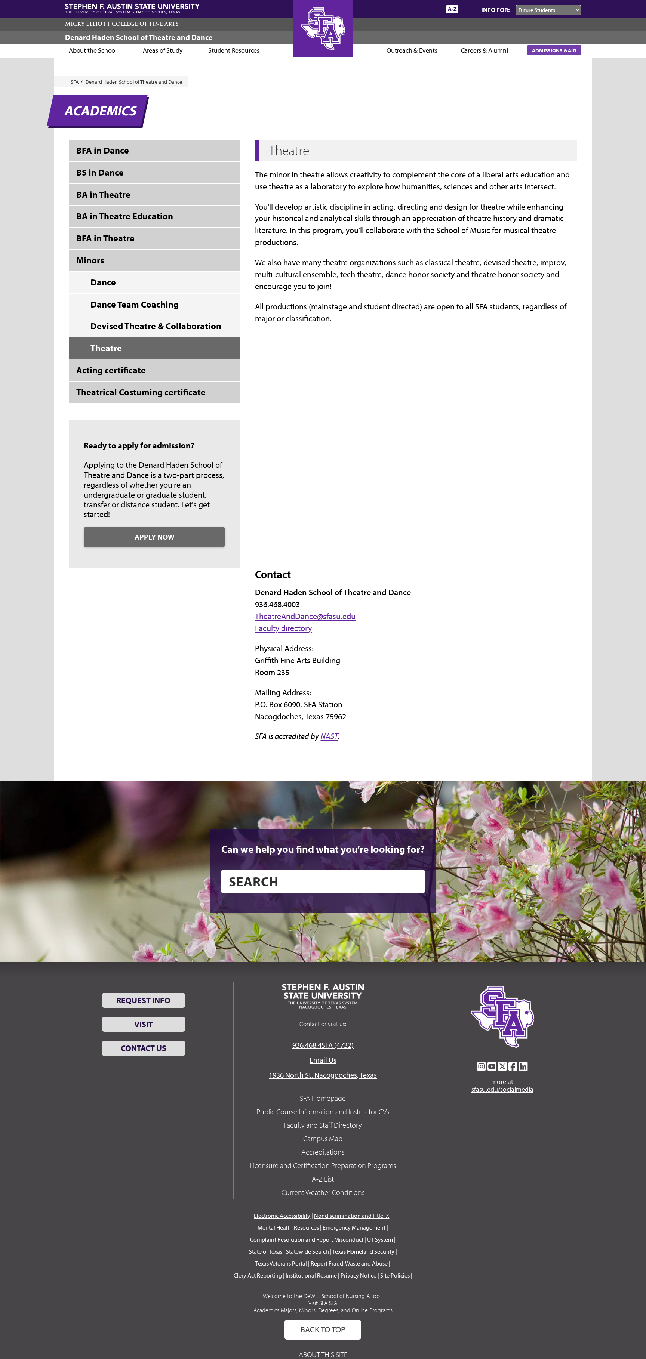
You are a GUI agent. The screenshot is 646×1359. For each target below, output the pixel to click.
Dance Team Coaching (134, 304)
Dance (103, 282)
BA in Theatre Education (124, 216)
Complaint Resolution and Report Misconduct (306, 1239)
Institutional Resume (311, 1275)
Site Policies (395, 1275)
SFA (75, 81)
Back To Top (323, 1329)
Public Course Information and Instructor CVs (322, 1111)
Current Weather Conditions (323, 1192)
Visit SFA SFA (322, 1303)
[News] (397, 9)
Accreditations (322, 1151)
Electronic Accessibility (282, 1215)
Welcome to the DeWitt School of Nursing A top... (323, 1296)
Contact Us (143, 1048)
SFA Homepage (323, 1098)
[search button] (413, 881)
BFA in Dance (102, 150)
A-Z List (323, 1178)
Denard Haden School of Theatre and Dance (139, 37)
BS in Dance (100, 172)
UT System (380, 1239)
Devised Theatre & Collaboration (155, 325)
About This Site (323, 1354)
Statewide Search (307, 1251)
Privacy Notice (358, 1275)
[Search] (468, 9)
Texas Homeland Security (363, 1251)
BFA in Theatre (105, 238)
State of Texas (265, 1251)
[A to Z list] (452, 9)
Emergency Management (354, 1227)
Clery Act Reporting (258, 1275)
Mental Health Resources (288, 1227)
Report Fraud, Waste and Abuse (349, 1263)
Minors (90, 260)
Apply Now (155, 536)
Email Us (323, 1060)
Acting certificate (111, 370)
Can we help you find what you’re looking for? (323, 849)
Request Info (143, 1000)
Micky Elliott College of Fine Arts (122, 24)
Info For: (495, 9)
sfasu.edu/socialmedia (502, 1089)
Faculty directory (283, 628)
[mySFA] (431, 9)
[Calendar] (411, 9)
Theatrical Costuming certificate (141, 392)
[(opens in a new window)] (481, 1066)
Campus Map (322, 1138)
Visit (143, 1024)
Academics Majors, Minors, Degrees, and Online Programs (323, 1310)
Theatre (106, 347)
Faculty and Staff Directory (323, 1125)
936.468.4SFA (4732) (323, 1045)
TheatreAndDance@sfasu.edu (305, 616)
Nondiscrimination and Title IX (351, 1215)
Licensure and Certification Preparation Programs (323, 1165)
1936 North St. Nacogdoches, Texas (323, 1075)
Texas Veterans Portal (281, 1263)
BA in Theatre (103, 194)
